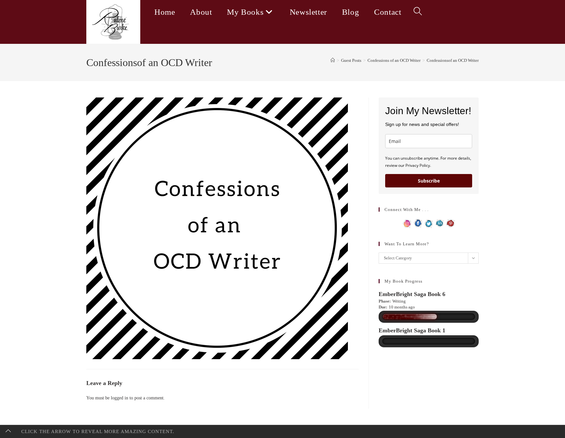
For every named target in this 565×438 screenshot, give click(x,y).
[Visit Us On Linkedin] (439, 222)
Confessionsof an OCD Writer (453, 60)
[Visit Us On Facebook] (418, 222)
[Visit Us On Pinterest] (450, 222)
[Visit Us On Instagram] (407, 222)
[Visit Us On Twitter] (428, 222)
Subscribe (429, 181)
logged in (119, 397)
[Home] (333, 60)
